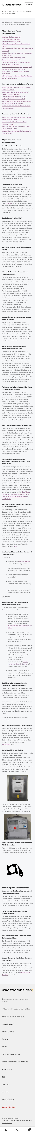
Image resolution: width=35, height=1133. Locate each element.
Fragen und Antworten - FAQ (11, 1054)
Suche (17, 1130)
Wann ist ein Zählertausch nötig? (12, 103)
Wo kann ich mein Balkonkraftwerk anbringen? (17, 101)
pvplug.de (9, 203)
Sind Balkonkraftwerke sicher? (11, 41)
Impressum (5, 1092)
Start (5, 11)
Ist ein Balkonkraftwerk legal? (11, 39)
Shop (9, 11)
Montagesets (6, 744)
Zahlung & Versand (8, 1032)
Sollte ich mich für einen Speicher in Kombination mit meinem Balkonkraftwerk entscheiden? (15, 71)
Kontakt (4, 1047)
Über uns (5, 1039)
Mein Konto (6, 1130)
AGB (3, 1077)
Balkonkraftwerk (24, 561)
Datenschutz (6, 1084)
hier (15, 546)
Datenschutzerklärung (9, 1120)
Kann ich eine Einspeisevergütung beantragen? (17, 67)
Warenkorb (27, 1128)
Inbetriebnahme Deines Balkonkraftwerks (15, 1062)
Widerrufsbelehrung (8, 1099)
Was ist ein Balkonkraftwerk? (11, 37)
